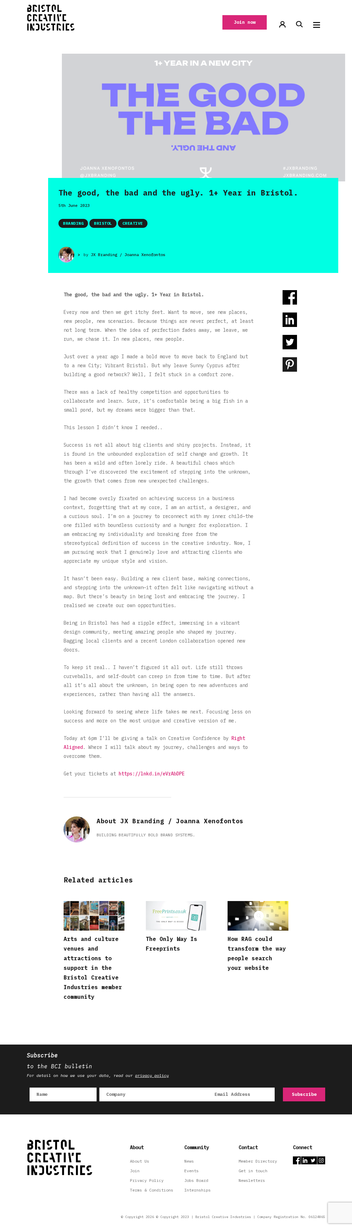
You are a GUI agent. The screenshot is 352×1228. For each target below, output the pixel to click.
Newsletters (252, 1180)
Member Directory (258, 1161)
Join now (245, 22)
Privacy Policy (147, 1180)
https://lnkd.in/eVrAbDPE (152, 774)
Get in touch (253, 1170)
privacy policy (152, 1075)
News (189, 1161)
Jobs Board (196, 1180)
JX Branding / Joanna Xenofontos (128, 254)
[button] (316, 25)
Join (135, 1170)
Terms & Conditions (151, 1190)
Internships (197, 1190)
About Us (139, 1161)
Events (191, 1170)
